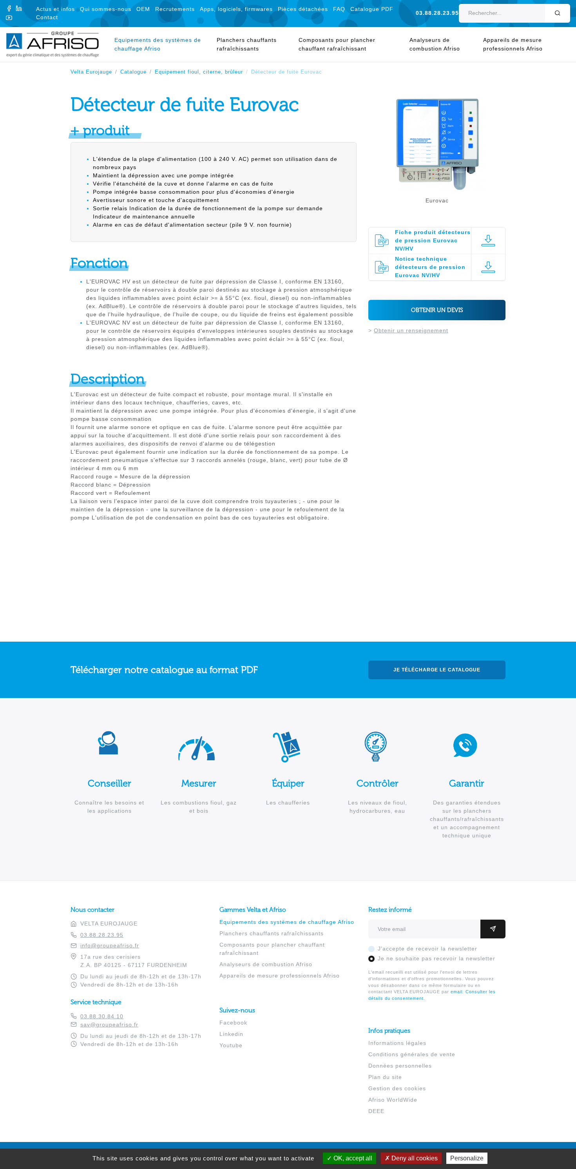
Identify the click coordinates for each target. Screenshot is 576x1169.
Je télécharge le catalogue (436, 670)
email (456, 991)
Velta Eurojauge (91, 72)
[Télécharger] (488, 240)
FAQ (339, 9)
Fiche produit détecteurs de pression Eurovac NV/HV (433, 240)
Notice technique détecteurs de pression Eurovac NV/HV (430, 267)
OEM (143, 9)
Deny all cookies (414, 1158)
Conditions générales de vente (411, 1054)
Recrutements (175, 9)
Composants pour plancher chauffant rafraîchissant (337, 44)
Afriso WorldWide (392, 1100)
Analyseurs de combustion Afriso (434, 44)
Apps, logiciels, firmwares (236, 9)
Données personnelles (400, 1066)
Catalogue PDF (371, 9)
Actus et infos (55, 9)
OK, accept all (352, 1158)
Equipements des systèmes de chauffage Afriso (157, 44)
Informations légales (397, 1043)
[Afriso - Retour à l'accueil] (57, 35)
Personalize (467, 1158)
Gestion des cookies (397, 1088)
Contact (47, 17)
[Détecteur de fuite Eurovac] (437, 188)
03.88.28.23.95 (437, 13)
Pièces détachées (303, 9)
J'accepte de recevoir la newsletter (427, 948)
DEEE (376, 1111)
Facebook (233, 1022)
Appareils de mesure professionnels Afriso (513, 44)
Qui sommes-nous (105, 9)
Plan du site (385, 1077)
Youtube (231, 1045)
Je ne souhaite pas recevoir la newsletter (436, 958)
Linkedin (231, 1034)
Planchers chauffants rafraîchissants (247, 44)
